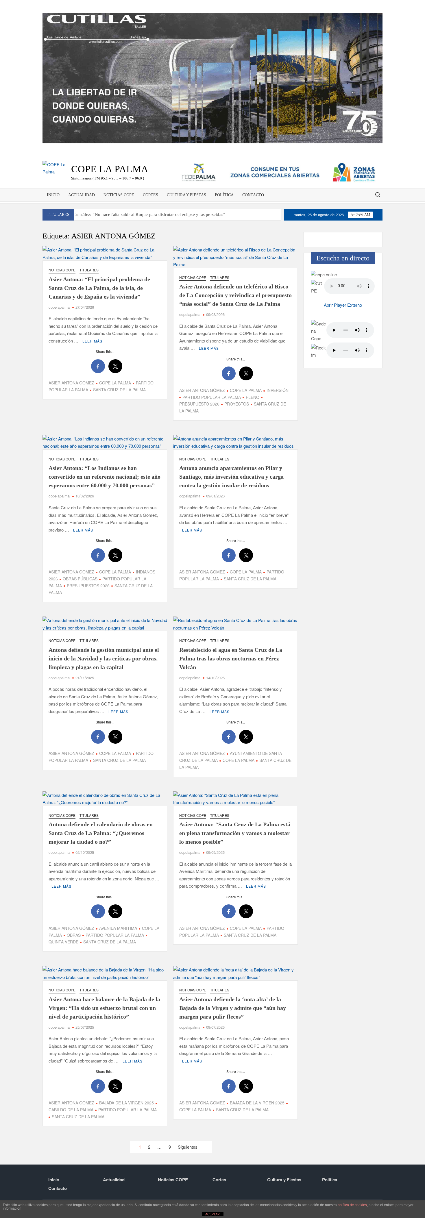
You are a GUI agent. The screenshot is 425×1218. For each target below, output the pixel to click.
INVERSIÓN (278, 390)
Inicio (53, 195)
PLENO (252, 397)
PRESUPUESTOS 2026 (88, 585)
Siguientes (187, 1147)
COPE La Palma (109, 169)
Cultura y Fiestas (186, 195)
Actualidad (81, 195)
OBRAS (74, 935)
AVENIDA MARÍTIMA (118, 928)
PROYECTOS (236, 404)
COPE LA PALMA (115, 383)
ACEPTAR (212, 1214)
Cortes (150, 195)
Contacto (253, 195)
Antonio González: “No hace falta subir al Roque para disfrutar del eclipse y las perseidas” (140, 214)
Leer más (92, 340)
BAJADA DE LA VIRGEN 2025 (126, 1103)
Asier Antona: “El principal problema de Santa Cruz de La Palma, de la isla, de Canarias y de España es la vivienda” (99, 288)
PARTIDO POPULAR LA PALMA (211, 397)
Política (224, 195)
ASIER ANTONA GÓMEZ (71, 383)
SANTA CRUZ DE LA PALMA (119, 390)
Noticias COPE (119, 195)
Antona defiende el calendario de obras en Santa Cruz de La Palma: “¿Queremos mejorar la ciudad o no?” (101, 833)
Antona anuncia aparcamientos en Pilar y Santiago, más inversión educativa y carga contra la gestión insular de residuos (231, 476)
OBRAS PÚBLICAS (80, 579)
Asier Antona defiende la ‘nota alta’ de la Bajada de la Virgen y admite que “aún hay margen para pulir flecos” (232, 1008)
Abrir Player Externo (343, 305)
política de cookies (352, 1205)
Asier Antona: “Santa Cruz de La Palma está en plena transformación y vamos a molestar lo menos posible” (234, 833)
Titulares (89, 269)
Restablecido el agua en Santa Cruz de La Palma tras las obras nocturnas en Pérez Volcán (230, 658)
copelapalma (59, 307)
